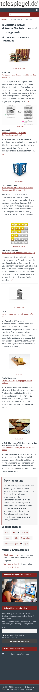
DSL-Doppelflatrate (12, 555)
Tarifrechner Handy (12, 564)
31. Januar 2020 (19, 126)
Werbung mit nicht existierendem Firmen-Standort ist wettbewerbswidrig (17, 189)
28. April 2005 (19, 439)
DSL (16, 538)
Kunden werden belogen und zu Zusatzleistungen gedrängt (14, 134)
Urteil (6, 532)
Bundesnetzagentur (12, 543)
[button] (36, 10)
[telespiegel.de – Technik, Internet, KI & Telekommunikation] (19, 4)
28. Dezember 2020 (19, 68)
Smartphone (26, 538)
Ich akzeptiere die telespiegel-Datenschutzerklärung (13, 636)
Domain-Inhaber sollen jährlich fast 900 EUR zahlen (18, 449)
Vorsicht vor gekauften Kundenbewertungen (18, 253)
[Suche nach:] (19, 14)
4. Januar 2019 (19, 181)
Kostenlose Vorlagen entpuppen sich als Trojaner (17, 382)
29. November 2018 (19, 246)
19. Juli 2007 (19, 374)
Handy (15, 532)
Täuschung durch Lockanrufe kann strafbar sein (18, 315)
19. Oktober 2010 (19, 308)
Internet (7, 538)
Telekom (24, 532)
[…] (27, 101)
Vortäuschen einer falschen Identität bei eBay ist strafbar (19, 76)
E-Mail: (4, 628)
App (26, 543)
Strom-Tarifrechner (11, 567)
